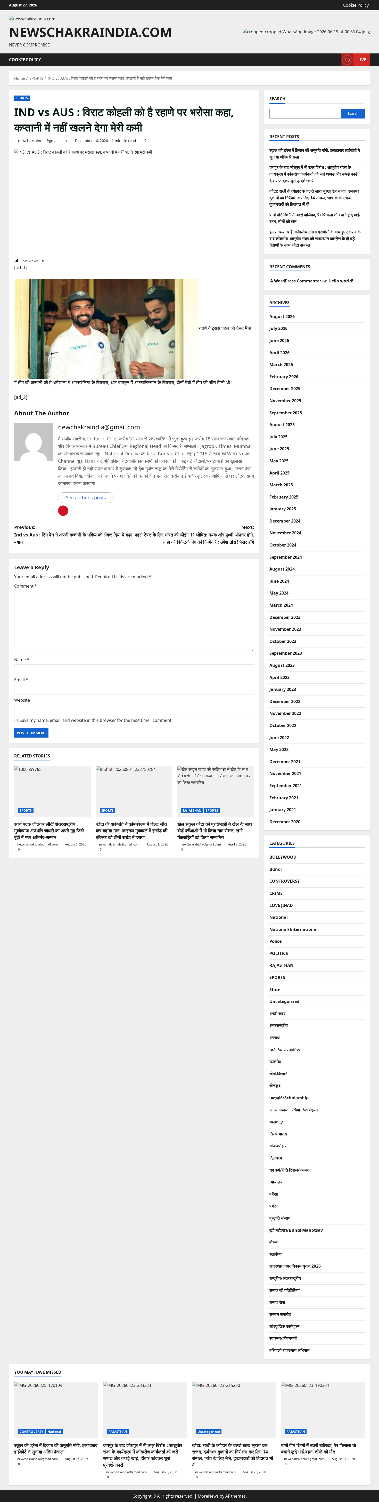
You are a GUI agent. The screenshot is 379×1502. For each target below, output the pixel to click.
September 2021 (285, 785)
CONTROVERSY (284, 881)
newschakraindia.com (90, 32)
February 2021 (283, 798)
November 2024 (285, 533)
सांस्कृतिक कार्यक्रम (284, 1326)
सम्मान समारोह (280, 1314)
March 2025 (281, 485)
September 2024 (285, 557)
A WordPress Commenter (295, 281)
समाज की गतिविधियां (284, 1290)
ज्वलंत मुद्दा (276, 1122)
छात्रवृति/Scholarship (289, 1098)
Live (361, 59)
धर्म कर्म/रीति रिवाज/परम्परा (289, 1170)
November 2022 (285, 713)
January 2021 (282, 809)
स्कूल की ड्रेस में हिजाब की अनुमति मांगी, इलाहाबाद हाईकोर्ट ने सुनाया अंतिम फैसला (55, 1448)
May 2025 (279, 461)
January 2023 (282, 689)
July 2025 (278, 437)
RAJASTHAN (192, 810)
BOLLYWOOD (282, 857)
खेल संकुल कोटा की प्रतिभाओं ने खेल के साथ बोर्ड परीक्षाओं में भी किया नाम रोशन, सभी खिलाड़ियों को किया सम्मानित (214, 830)
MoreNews (208, 1496)
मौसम (273, 1242)
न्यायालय (276, 1182)
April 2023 (279, 677)
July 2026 (278, 328)
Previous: (73, 534)
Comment (25, 586)
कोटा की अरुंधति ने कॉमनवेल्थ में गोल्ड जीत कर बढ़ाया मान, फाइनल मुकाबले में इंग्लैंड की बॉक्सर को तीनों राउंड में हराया (131, 830)
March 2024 (281, 605)
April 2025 (279, 473)
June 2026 (279, 340)
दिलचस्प (275, 1158)
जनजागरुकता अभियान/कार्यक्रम (293, 1110)
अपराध (274, 1037)
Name (21, 659)
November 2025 (285, 401)
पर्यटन (273, 1206)
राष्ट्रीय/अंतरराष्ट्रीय (285, 1278)
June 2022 (279, 737)
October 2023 (282, 641)
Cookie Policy (356, 5)
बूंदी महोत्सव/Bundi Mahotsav (296, 1230)
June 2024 (279, 581)
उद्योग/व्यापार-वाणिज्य (285, 1050)
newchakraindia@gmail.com (42, 140)
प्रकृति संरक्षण (280, 1218)
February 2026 (283, 377)
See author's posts (86, 497)
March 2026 (281, 364)
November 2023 (285, 629)
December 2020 (284, 822)
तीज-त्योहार (277, 1146)
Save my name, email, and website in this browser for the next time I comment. (96, 720)
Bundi (275, 869)
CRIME (276, 893)
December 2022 (284, 701)
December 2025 (284, 388)
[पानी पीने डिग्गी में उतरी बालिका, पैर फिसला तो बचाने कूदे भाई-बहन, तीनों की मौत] (323, 1410)
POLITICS (278, 953)
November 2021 (285, 773)
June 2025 (279, 449)
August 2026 (282, 316)
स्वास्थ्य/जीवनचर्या (283, 1338)
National (278, 917)
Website (22, 700)
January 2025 (282, 509)
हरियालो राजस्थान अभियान (289, 1350)
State (274, 989)
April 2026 (279, 352)
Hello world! (340, 281)
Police (275, 941)
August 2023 (282, 665)
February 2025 (283, 497)
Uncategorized (284, 1001)
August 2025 (282, 425)
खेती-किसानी (279, 1074)
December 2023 (284, 617)
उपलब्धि (275, 1061)
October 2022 (282, 725)
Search (277, 98)
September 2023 (285, 653)
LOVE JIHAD (281, 905)
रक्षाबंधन (275, 1254)
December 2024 (284, 521)
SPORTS (22, 98)
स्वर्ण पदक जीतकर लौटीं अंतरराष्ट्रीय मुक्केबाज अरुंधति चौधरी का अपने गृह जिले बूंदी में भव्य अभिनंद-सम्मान (49, 830)
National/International (293, 929)
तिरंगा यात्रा (278, 1134)
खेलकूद (275, 1085)
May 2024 (279, 593)
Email (21, 680)
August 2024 (282, 569)
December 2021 (284, 761)
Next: (194, 534)
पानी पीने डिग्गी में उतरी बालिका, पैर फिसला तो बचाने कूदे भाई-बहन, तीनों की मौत (318, 1448)
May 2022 (279, 749)
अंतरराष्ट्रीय (278, 1025)
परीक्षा (273, 1194)
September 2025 (285, 413)
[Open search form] (335, 59)
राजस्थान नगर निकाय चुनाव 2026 (295, 1266)
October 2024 (282, 545)
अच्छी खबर (277, 1013)
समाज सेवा (277, 1302)
